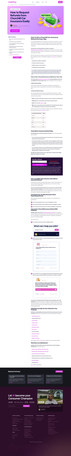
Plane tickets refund (35, 327)
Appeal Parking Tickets (40, 417)
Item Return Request (27, 421)
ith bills (37, 362)
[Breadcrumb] (8, 4)
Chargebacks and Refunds (15, 9)
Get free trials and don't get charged (38, 353)
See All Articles (59, 371)
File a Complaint (38, 420)
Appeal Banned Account (28, 424)
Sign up (32, 364)
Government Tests (51, 423)
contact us (42, 102)
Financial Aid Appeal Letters (28, 437)
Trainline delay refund (36, 316)
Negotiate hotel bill (35, 360)
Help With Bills (26, 432)
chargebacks (54, 56)
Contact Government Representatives (51, 429)
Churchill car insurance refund (44, 79)
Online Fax (49, 420)
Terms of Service (15, 434)
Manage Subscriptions (42, 110)
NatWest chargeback (35, 338)
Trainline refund (35, 322)
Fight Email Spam (15, 427)
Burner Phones (14, 417)
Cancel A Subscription (27, 422)
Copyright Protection (39, 419)
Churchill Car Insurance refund (37, 49)
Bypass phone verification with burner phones (40, 349)
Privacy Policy (56, 166)
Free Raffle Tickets (27, 430)
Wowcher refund (35, 335)
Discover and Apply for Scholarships (28, 435)
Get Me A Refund (15, 30)
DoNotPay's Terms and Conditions (48, 166)
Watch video (41, 402)
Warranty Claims (15, 423)
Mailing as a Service (51, 419)
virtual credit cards (41, 340)
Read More (11, 382)
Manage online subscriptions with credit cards (40, 351)
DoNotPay (12, 2)
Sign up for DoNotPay (39, 164)
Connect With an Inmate (52, 417)
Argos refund (34, 329)
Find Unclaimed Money (28, 431)
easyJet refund (34, 324)
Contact (13, 438)
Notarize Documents (51, 424)
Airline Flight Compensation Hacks (17, 419)
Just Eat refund (34, 320)
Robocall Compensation (16, 430)
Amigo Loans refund (35, 333)
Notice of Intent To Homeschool (53, 432)
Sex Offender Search (51, 433)
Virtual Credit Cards (15, 420)
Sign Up (17, 57)
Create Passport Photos (52, 431)
